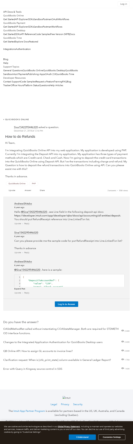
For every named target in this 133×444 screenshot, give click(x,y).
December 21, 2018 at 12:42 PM (28, 131)
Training (58, 81)
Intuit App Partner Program (29, 410)
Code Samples (42, 34)
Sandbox (38, 19)
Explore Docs (22, 41)
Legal (54, 404)
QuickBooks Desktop (54, 70)
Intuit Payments (20, 74)
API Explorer (21, 19)
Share (42, 190)
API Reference (27, 34)
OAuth (54, 19)
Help (5, 63)
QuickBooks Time (65, 74)
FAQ (64, 81)
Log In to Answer (66, 304)
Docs (72, 34)
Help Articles (56, 85)
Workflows (63, 19)
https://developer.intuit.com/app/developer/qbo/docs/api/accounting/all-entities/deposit (67, 215)
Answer (28, 190)
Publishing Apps (36, 74)
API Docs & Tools (12, 11)
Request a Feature (45, 81)
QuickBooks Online (33, 70)
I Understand (82, 437)
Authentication (23, 49)
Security (78, 404)
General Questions (13, 70)
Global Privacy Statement (69, 426)
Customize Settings (112, 437)
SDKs (31, 19)
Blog (5, 59)
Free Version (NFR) (60, 34)
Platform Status (31, 85)
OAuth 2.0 (50, 74)
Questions (44, 85)
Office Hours (17, 85)
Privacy (65, 404)
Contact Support (11, 81)
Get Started (9, 19)
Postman (47, 19)
